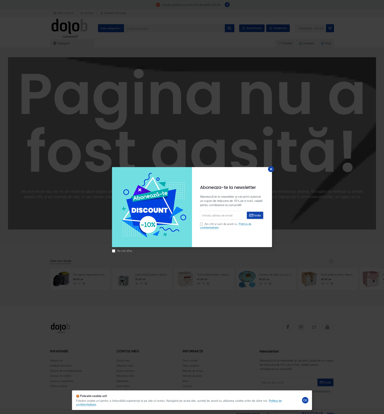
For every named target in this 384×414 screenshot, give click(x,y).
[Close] (271, 169)
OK (305, 400)
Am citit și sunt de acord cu (225, 225)
